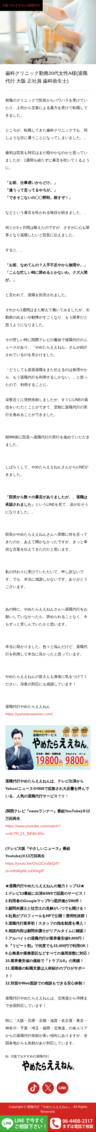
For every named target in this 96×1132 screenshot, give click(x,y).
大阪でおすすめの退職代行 (21, 5)
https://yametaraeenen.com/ (29, 714)
